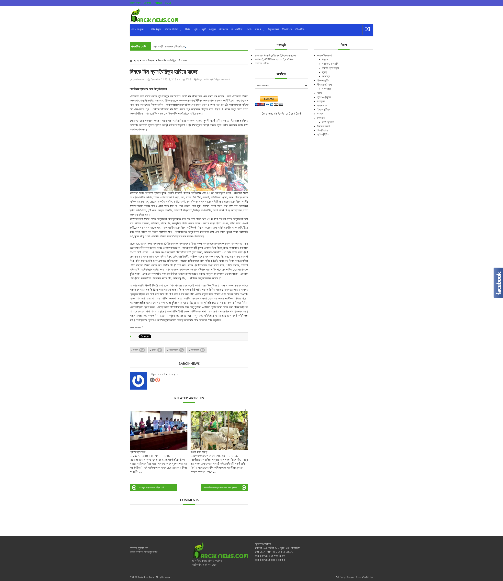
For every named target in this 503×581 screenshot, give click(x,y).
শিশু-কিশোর (287, 29)
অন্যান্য (326, 76)
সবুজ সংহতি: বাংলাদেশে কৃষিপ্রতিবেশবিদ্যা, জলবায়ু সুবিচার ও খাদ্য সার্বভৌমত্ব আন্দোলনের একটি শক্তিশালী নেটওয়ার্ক (204, 46)
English (168, 3)
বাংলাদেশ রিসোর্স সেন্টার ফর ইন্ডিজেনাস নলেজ (275, 55)
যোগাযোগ (147, 3)
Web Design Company (345, 577)
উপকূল (200, 79)
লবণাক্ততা (225, 79)
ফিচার (187, 29)
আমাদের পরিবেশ (262, 63)
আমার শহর (223, 29)
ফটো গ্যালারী (328, 122)
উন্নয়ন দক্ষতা (273, 29)
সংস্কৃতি (212, 29)
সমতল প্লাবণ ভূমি (330, 68)
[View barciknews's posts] (138, 381)
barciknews (138, 79)
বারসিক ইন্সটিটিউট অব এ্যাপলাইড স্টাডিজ (274, 59)
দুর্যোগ (206, 79)
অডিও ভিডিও (300, 29)
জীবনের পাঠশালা (171, 29)
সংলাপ (249, 29)
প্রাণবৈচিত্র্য (215, 79)
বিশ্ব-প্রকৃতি (155, 29)
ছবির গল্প (259, 29)
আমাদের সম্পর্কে (135, 3)
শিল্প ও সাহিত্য (236, 29)
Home (136, 60)
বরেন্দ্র (324, 72)
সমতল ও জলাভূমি (330, 64)
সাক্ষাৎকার (326, 89)
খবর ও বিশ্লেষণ (138, 29)
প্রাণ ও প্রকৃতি (199, 29)
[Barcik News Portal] (154, 15)
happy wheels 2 (136, 327)
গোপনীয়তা (158, 3)
